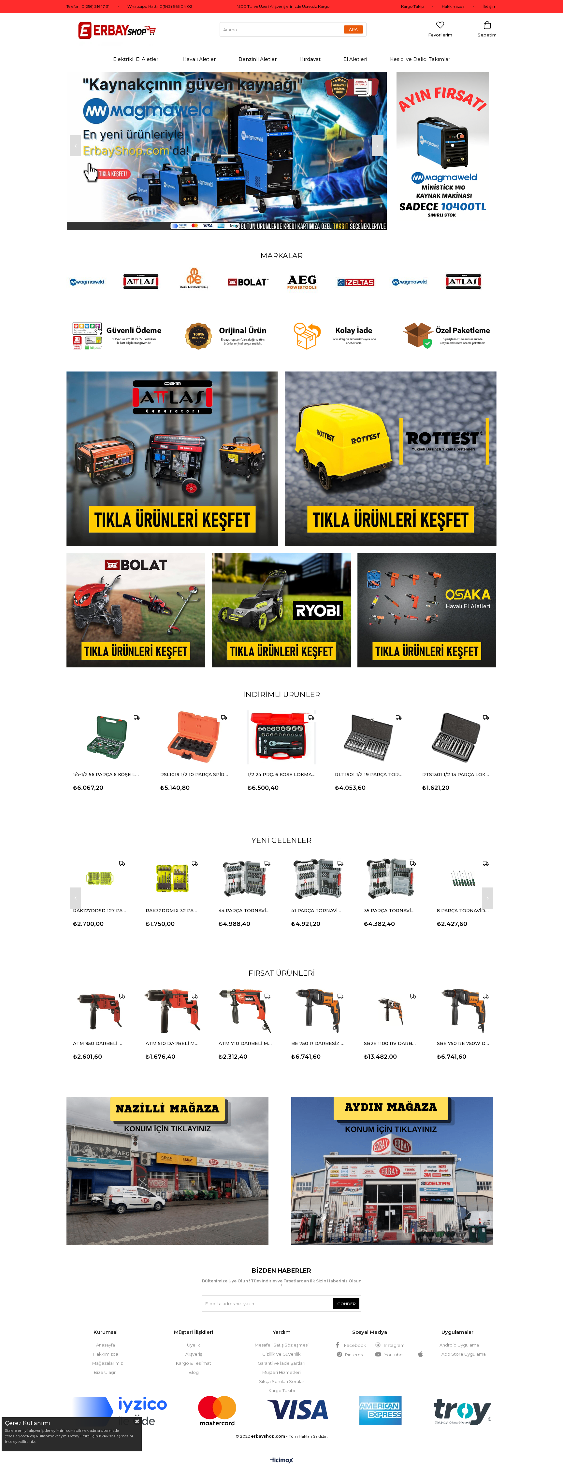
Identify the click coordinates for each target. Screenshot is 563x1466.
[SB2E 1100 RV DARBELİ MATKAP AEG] (390, 1002)
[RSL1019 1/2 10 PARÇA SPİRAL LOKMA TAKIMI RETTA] (194, 728)
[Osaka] (427, 600)
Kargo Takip (412, 6)
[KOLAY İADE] (336, 326)
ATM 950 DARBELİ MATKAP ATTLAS (99, 1034)
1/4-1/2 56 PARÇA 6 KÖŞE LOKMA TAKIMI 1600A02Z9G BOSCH (107, 765)
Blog (194, 1362)
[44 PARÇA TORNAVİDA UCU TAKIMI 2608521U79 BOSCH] (245, 869)
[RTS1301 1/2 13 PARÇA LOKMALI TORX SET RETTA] (456, 728)
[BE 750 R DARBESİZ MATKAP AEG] (318, 1002)
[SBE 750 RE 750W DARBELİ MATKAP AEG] (463, 1002)
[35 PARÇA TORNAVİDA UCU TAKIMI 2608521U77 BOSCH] (390, 869)
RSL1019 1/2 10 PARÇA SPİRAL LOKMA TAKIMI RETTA (194, 765)
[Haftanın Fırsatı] (447, 146)
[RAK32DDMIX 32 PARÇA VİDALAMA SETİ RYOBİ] (172, 869)
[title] (172, 449)
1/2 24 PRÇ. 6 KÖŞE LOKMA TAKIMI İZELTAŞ (281, 765)
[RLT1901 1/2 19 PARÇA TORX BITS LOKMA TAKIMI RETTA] (368, 728)
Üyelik (193, 1335)
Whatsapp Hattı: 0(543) (150, 6)
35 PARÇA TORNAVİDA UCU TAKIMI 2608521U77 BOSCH (390, 901)
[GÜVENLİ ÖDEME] (116, 326)
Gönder (346, 1294)
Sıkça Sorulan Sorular (281, 1372)
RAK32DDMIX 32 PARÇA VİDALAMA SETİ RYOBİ (172, 901)
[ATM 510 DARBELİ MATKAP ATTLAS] (172, 1002)
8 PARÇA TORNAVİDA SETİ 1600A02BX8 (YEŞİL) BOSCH (463, 901)
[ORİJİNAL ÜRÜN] (227, 326)
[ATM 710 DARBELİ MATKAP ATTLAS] (245, 1002)
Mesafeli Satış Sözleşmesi (282, 1335)
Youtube (393, 1345)
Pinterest (354, 1345)
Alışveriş (193, 1344)
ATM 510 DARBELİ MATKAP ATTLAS (172, 1034)
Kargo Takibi (281, 1381)
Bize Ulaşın (105, 1362)
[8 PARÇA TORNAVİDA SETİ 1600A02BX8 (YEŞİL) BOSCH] (463, 869)
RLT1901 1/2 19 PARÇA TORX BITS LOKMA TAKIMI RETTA (369, 765)
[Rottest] (391, 449)
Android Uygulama (459, 1335)
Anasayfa (105, 1335)
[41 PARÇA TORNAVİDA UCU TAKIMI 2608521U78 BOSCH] (318, 869)
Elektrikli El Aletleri (136, 59)
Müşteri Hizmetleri (281, 1362)
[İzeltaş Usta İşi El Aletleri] (226, 74)
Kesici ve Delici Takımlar (420, 59)
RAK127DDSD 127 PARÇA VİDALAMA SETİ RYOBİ (99, 901)
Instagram (394, 1335)
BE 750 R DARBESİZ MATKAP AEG (317, 1034)
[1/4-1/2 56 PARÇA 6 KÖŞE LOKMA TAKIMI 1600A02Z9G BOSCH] (106, 728)
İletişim (490, 6)
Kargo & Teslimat (193, 1353)
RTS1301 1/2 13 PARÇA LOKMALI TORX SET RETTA (456, 765)
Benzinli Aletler (257, 59)
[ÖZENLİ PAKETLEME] (447, 326)
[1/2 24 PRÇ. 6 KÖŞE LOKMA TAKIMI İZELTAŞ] (281, 728)
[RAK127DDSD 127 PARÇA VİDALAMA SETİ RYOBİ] (99, 869)
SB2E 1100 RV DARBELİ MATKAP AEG (390, 1034)
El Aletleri (355, 59)
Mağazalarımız (107, 1353)
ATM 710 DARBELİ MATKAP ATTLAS (245, 1034)
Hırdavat (310, 59)
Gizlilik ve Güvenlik (281, 1344)
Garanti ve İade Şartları (281, 1353)
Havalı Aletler (199, 59)
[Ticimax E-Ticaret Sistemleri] (281, 1451)
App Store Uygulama (463, 1344)
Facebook (355, 1335)
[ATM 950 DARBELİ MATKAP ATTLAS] (99, 1002)
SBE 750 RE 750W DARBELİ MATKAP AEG (463, 1034)
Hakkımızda (453, 6)
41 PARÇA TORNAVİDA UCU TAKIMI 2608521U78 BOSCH (317, 901)
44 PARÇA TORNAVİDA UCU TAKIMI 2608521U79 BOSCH (245, 901)
